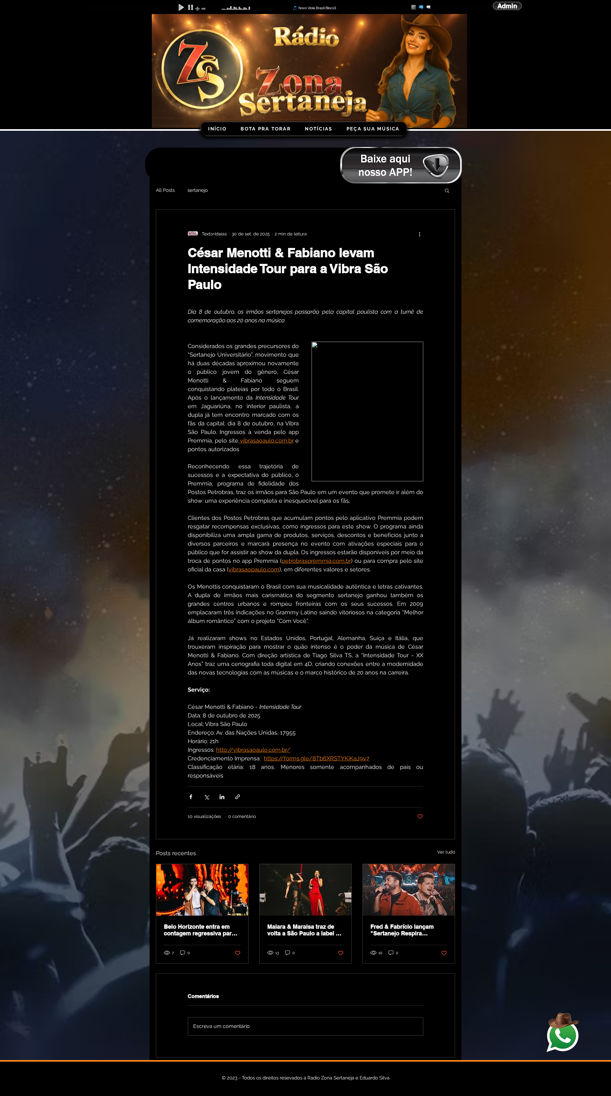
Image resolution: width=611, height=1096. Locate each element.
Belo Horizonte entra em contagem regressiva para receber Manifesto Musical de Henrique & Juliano (199, 930)
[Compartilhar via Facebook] (191, 797)
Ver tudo (446, 852)
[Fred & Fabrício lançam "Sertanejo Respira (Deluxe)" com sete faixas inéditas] (409, 890)
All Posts (165, 190)
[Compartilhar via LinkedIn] (222, 797)
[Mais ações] (419, 234)
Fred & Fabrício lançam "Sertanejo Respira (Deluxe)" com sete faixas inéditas (405, 930)
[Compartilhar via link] (238, 797)
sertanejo (197, 190)
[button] (447, 190)
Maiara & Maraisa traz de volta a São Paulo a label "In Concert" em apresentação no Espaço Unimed (305, 930)
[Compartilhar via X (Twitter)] (206, 797)
